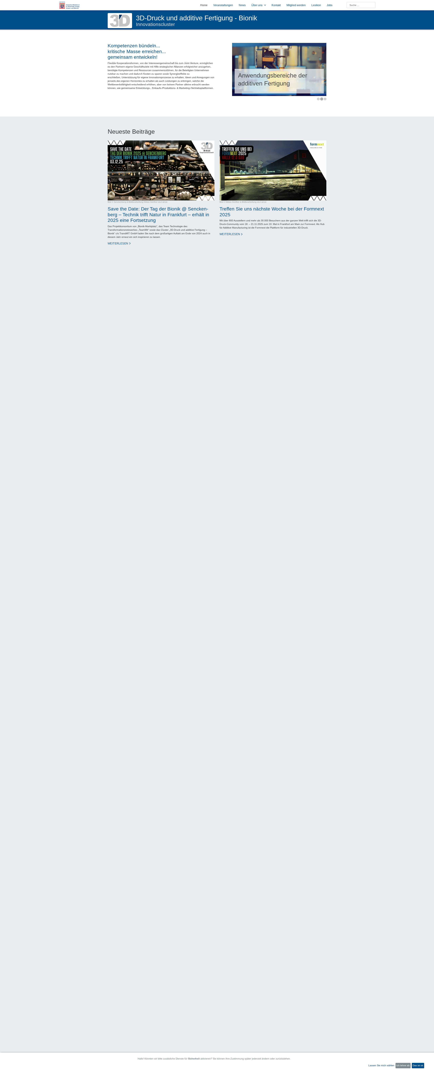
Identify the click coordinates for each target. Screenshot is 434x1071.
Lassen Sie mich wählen (381, 1065)
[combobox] (361, 5)
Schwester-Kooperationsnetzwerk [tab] (319, 99)
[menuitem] (203, 5)
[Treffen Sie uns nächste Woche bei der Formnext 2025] (275, 170)
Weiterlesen (118, 243)
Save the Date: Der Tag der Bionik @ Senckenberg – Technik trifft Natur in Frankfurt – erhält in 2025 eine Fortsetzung (158, 214)
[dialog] (217, 1062)
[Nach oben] (430, 1065)
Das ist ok (418, 1065)
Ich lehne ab (403, 1065)
